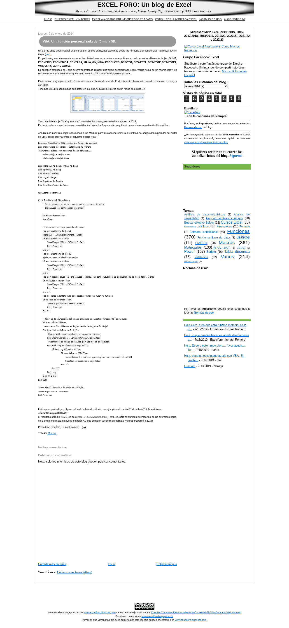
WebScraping (191, 261)
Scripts (211, 251)
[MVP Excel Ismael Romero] (217, 50)
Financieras (224, 226)
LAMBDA (201, 243)
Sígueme (235, 156)
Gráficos (243, 237)
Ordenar (241, 248)
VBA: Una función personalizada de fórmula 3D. (79, 41)
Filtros (205, 226)
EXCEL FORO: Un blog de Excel (144, 4)
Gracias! (189, 366)
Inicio (48, 19)
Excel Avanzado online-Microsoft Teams (122, 19)
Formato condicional (203, 232)
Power (189, 251)
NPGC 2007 (222, 247)
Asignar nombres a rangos (224, 218)
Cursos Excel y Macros (72, 19)
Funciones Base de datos (214, 237)
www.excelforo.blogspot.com (100, 612)
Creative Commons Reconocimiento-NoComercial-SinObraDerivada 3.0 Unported (195, 612)
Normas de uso (210, 19)
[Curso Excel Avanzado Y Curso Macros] (192, 112)
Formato (245, 226)
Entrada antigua (166, 564)
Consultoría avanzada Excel (176, 19)
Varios (227, 256)
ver (47, 54)
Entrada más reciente (52, 564)
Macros (52, 433)
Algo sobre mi (234, 19)
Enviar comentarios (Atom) (74, 572)
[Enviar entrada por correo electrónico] (83, 427)
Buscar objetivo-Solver (199, 222)
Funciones (238, 231)
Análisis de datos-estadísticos (204, 214)
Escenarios (190, 226)
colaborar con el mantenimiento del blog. (206, 142)
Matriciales (193, 247)
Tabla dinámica (237, 251)
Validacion (201, 257)
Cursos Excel (231, 222)
